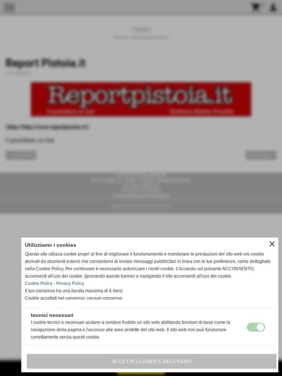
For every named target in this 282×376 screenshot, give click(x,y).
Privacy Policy (70, 283)
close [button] (272, 243)
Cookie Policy (39, 283)
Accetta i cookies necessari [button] (152, 361)
